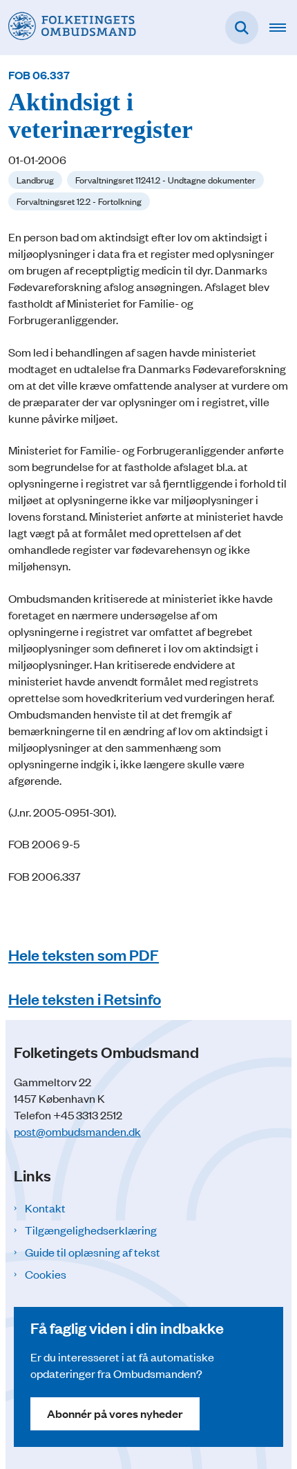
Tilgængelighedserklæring (91, 1229)
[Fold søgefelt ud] (241, 27)
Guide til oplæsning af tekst (92, 1251)
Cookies (45, 1273)
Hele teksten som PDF (83, 954)
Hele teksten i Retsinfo (84, 998)
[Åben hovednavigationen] (283, 27)
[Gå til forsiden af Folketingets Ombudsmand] (68, 27)
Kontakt (45, 1207)
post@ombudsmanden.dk (77, 1131)
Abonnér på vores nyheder (115, 1413)
